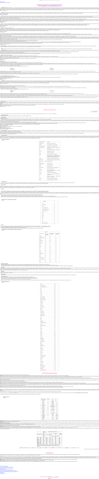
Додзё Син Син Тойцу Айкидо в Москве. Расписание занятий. (8, 470)
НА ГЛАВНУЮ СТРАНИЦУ (4, 466)
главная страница (2, 1)
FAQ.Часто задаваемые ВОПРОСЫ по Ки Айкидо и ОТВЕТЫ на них (9, 471)
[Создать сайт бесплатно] (49, 478)
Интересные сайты (2, 473)
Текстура (24, 85)
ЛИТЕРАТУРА (2, 472)
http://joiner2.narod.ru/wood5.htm (93, 111)
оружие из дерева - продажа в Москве (5, 2)
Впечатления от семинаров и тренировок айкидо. (6, 469)
